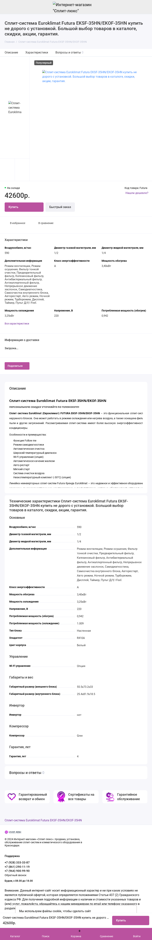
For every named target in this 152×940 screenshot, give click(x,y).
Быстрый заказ (60, 207)
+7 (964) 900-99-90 (17, 871)
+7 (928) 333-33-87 (17, 862)
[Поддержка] (145, 7)
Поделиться (15, 365)
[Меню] (7, 7)
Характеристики (36, 52)
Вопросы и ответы (69, 52)
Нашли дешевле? (136, 193)
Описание (11, 52)
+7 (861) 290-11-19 (17, 866)
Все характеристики (17, 323)
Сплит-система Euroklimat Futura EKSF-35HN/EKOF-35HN (43, 820)
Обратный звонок (16, 875)
